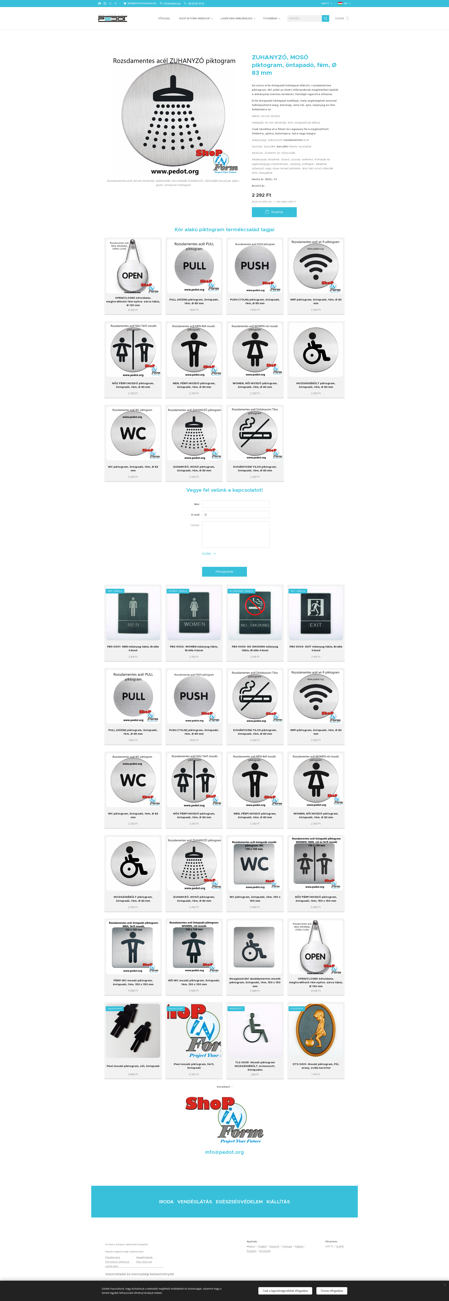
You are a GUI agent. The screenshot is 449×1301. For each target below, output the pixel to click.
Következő (223, 1086)
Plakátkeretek (112, 1257)
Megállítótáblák (144, 1257)
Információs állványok (117, 1261)
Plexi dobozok (144, 1261)
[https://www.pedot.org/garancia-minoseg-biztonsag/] (115, 3)
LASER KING (112, 1266)
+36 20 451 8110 (196, 3)
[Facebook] (99, 3)
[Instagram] (105, 3)
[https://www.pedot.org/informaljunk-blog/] (110, 3)
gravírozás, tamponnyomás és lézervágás (142, 1266)
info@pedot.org (172, 3)
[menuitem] (166, 18)
